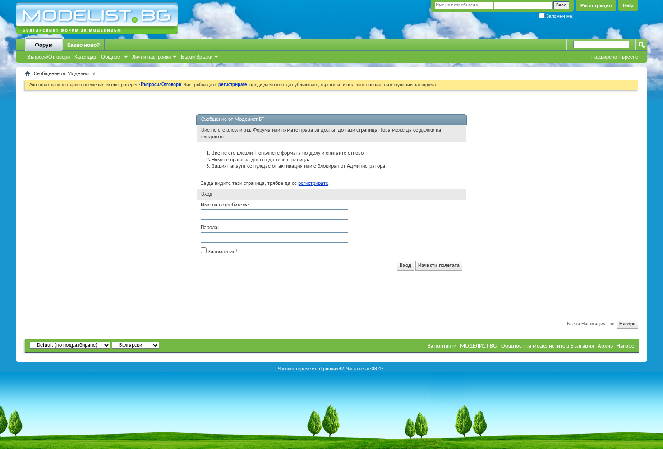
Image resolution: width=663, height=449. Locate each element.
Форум (44, 45)
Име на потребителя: (225, 205)
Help (628, 5)
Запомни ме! (559, 16)
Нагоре (627, 324)
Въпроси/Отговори (48, 57)
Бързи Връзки (196, 57)
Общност (111, 57)
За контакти (442, 346)
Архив (605, 346)
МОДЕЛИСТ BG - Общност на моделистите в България (527, 346)
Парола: (210, 227)
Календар (85, 57)
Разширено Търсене (614, 57)
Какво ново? (83, 45)
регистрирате (313, 183)
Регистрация (596, 5)
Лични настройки (151, 57)
